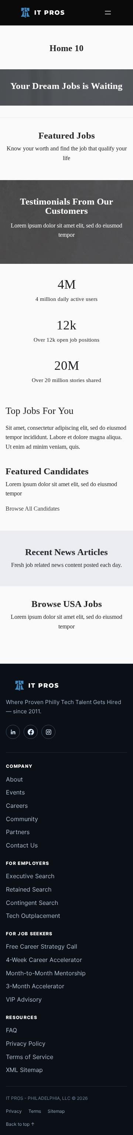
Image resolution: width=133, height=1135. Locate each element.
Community (22, 819)
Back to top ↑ (20, 1124)
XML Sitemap (24, 1069)
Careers (17, 805)
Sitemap (56, 1111)
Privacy (14, 1111)
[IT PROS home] (45, 12)
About (14, 779)
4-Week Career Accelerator (44, 959)
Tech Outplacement (33, 915)
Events (15, 792)
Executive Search (30, 876)
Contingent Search (32, 902)
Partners (18, 832)
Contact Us (22, 845)
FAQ (11, 1030)
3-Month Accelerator (35, 986)
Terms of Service (29, 1057)
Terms (34, 1111)
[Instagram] (48, 732)
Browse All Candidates (32, 508)
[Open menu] (107, 12)
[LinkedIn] (13, 732)
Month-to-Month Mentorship (46, 973)
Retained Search (28, 889)
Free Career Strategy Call (41, 946)
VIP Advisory (24, 999)
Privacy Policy (25, 1043)
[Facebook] (31, 732)
